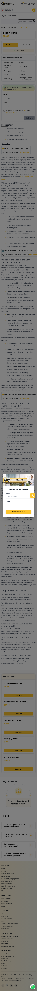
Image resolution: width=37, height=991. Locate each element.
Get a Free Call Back (18, 512)
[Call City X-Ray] (32, 495)
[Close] (31, 476)
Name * (8, 493)
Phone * (8, 501)
